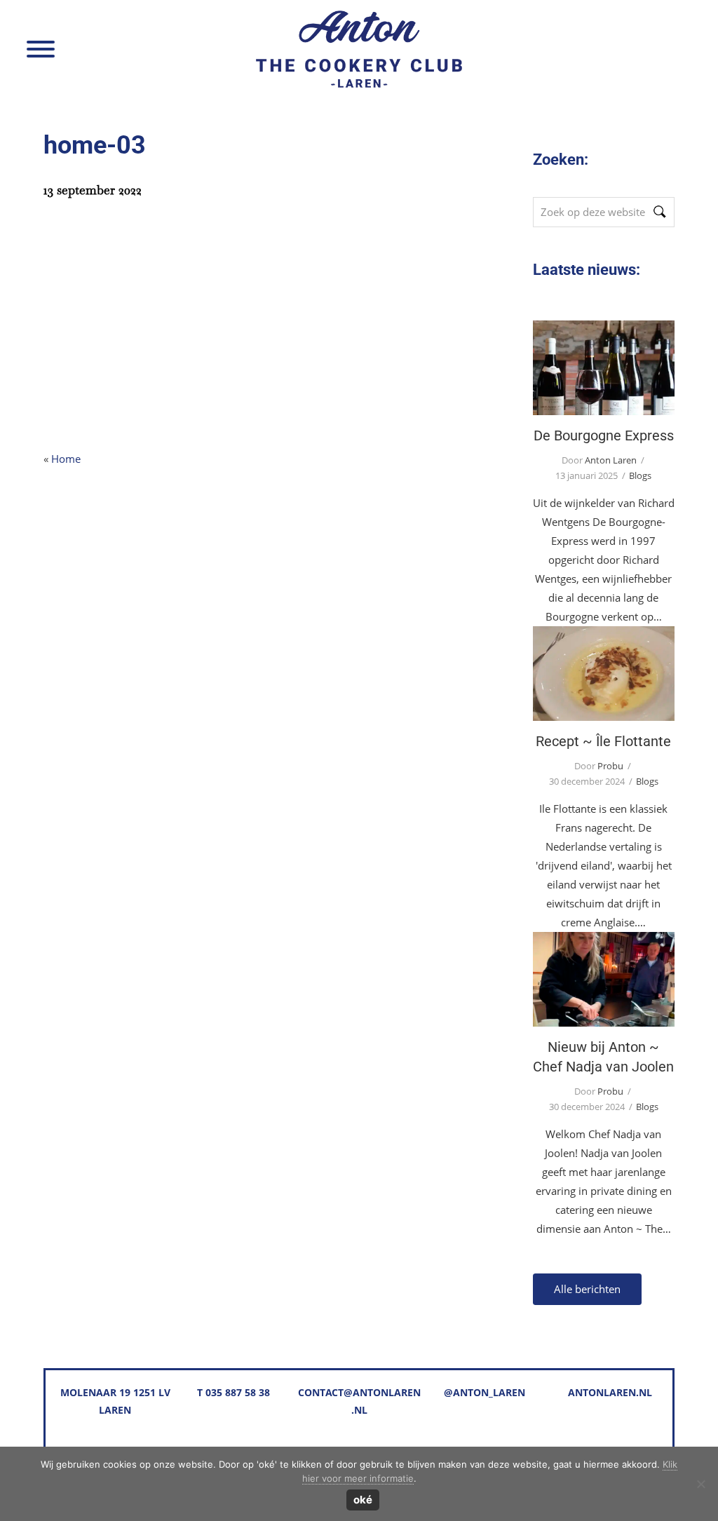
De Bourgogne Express (604, 367)
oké (362, 1499)
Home (66, 459)
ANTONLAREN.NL (610, 1392)
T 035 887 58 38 (233, 1392)
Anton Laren (216, 29)
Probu (610, 765)
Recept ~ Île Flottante (603, 673)
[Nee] (700, 1484)
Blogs (640, 475)
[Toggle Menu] (41, 49)
